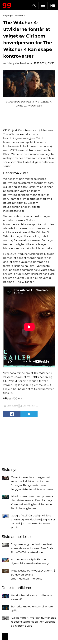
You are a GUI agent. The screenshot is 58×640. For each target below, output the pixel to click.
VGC (21, 398)
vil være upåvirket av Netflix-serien (25, 377)
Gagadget (7, 5)
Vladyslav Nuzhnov (20, 63)
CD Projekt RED (30, 406)
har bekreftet (22, 388)
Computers (12, 406)
